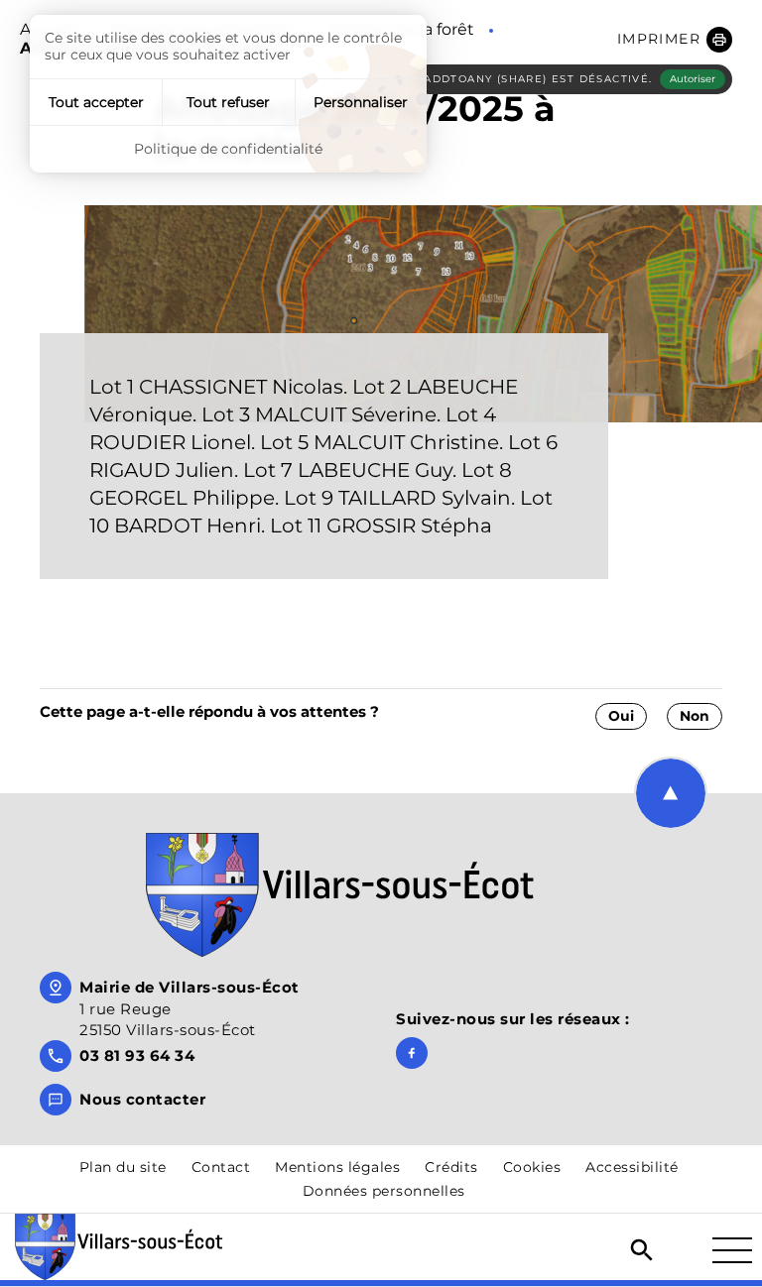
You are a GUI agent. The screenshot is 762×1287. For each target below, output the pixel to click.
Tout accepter (96, 102)
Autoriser (692, 78)
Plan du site (123, 1167)
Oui (621, 716)
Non (694, 716)
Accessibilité (632, 1167)
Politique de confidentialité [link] (228, 149)
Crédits (451, 1167)
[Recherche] (642, 1250)
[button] (674, 39)
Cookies (532, 1167)
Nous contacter (142, 1099)
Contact (221, 1167)
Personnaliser (361, 102)
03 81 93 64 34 (136, 1055)
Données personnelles (384, 1191)
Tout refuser (228, 102)
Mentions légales (337, 1167)
